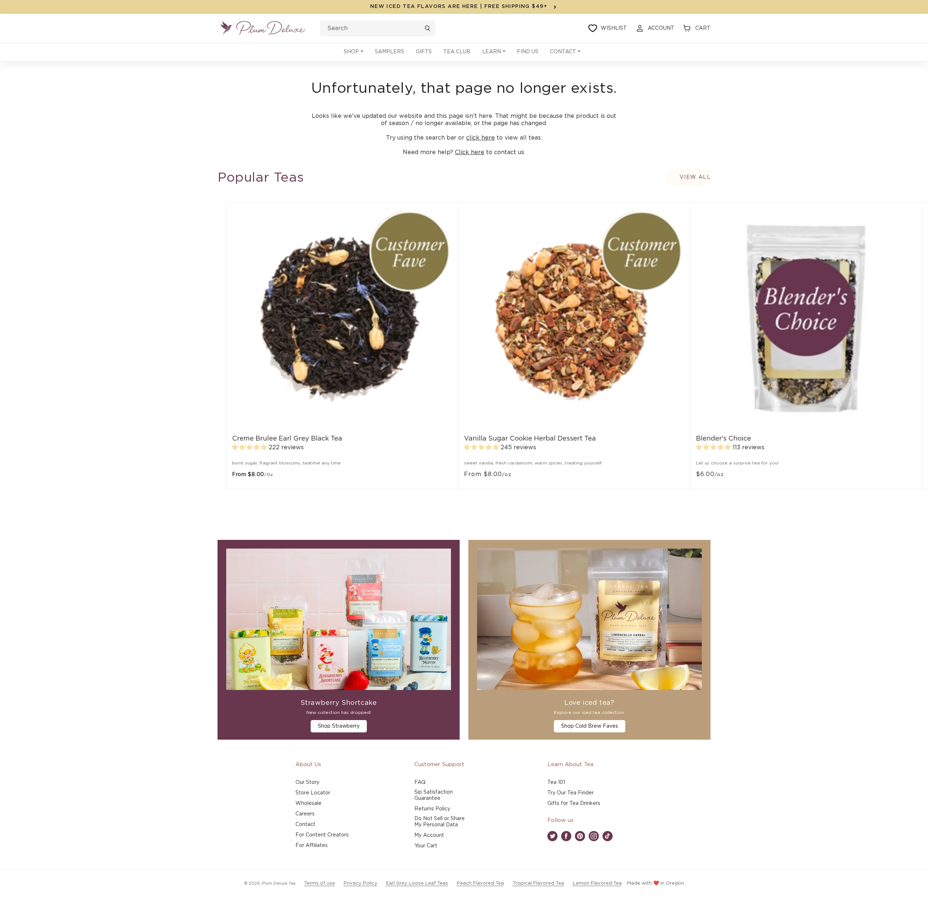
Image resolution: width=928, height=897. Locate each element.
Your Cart (425, 845)
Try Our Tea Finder (570, 792)
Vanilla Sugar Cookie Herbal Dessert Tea (530, 438)
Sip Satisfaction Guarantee (433, 795)
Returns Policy (432, 808)
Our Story (307, 782)
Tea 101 (556, 782)
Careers (305, 814)
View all (695, 177)
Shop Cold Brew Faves (589, 726)
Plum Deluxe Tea (278, 883)
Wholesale (308, 803)
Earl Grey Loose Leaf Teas (417, 883)
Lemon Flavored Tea (597, 883)
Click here (469, 152)
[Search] (427, 28)
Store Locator (312, 792)
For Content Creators (322, 835)
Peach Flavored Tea (480, 883)
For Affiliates (311, 845)
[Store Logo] (263, 28)
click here (480, 138)
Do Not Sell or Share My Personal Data (439, 821)
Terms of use (319, 883)
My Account (429, 835)
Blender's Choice (723, 438)
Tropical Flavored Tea (538, 883)
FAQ (420, 782)
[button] (353, 52)
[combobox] (377, 28)
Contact (305, 824)
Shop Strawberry (339, 726)
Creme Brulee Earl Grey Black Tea (287, 438)
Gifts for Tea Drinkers (573, 803)
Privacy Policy (360, 883)
